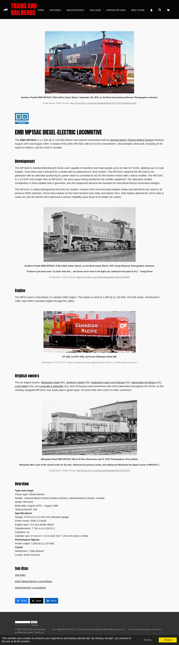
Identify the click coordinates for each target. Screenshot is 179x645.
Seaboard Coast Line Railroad (108, 382)
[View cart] (168, 10)
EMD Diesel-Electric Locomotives (33, 581)
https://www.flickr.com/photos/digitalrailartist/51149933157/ (102, 470)
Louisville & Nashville (51, 386)
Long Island (21, 386)
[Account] (151, 10)
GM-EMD (20, 575)
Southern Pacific (75, 382)
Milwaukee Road (50, 382)
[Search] (160, 10)
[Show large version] (89, 62)
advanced (34, 625)
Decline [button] (147, 640)
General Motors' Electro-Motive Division (132, 140)
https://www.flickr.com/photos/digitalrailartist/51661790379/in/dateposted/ (103, 103)
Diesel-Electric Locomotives (30, 587)
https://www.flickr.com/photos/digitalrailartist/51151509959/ (102, 277)
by (27, 625)
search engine (19, 625)
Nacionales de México (143, 382)
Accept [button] (167, 640)
